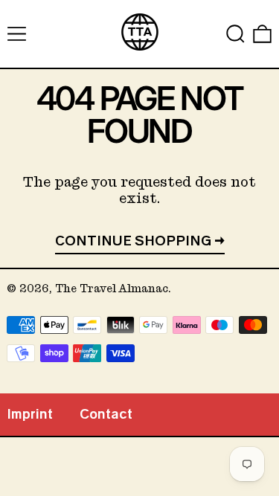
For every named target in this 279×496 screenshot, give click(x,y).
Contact (106, 414)
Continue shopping (133, 241)
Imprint (30, 414)
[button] (235, 33)
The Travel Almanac (111, 288)
